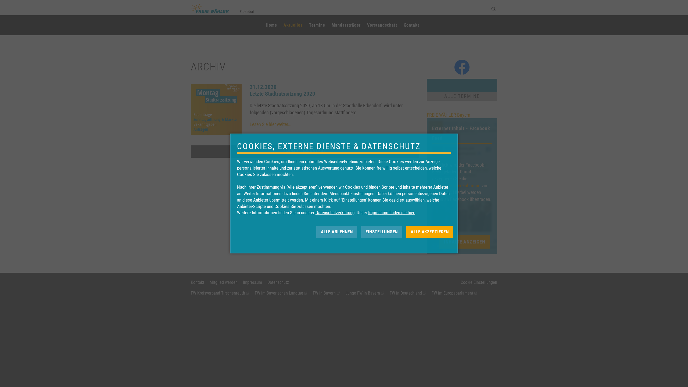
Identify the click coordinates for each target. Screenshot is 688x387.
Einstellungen (382, 231)
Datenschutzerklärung (335, 212)
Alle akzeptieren (430, 231)
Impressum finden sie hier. (391, 212)
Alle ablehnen (337, 231)
